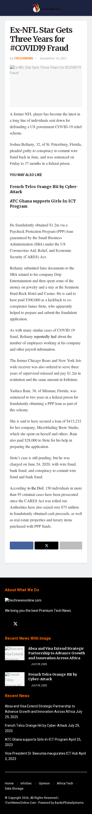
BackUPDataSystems (69, 803)
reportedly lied (46, 336)
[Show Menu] (7, 8)
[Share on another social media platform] (71, 545)
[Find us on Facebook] (6, 624)
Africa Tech (65, 783)
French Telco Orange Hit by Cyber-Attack (36, 725)
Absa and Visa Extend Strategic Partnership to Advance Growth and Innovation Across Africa (56, 653)
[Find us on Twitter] (15, 624)
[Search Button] (85, 8)
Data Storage (14, 788)
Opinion (44, 783)
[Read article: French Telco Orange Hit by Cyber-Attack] (15, 679)
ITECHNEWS (23, 58)
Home (9, 783)
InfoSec (26, 783)
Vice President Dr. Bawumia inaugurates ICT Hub (41, 753)
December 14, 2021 (53, 58)
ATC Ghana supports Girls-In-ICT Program (36, 739)
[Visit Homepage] (46, 8)
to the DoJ (34, 488)
